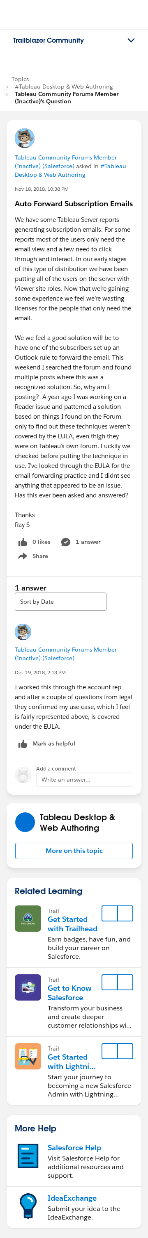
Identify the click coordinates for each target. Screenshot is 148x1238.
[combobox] (60, 602)
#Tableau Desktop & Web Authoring (64, 86)
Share (32, 557)
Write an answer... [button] (66, 779)
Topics (20, 79)
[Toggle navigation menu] (131, 41)
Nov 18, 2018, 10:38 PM (42, 188)
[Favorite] (109, 913)
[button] (74, 851)
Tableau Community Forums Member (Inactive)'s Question (66, 97)
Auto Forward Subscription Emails (74, 203)
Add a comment (56, 768)
